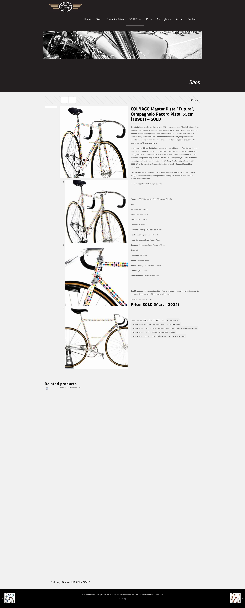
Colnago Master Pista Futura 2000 (144, 332)
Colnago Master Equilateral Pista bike (166, 324)
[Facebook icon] (120, 598)
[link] (98, 28)
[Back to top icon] (234, 603)
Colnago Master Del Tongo (141, 324)
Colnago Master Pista (166, 328)
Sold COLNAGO (154, 320)
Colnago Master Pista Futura (186, 328)
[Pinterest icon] (123, 598)
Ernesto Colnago (179, 336)
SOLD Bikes (144, 320)
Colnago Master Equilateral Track (144, 328)
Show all (195, 100)
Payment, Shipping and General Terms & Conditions (143, 594)
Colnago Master (173, 320)
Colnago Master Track (167, 332)
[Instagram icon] (125, 598)
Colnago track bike (164, 336)
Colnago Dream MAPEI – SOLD (70, 582)
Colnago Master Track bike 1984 (143, 336)
